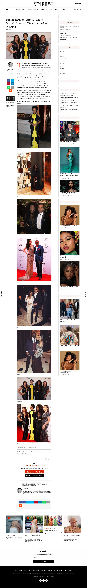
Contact (29, 570)
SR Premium (46, 528)
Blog (25, 570)
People (77, 535)
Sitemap (70, 570)
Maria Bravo (46, 482)
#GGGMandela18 (25, 482)
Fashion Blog (62, 51)
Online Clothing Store (63, 73)
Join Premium (77, 3)
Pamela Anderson (25, 485)
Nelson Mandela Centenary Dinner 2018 (29, 484)
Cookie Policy (60, 570)
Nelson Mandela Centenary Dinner (35, 483)
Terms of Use (43, 570)
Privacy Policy (36, 570)
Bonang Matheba (39, 482)
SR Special (66, 536)
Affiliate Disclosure (51, 570)
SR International (16, 16)
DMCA (66, 570)
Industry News (9, 16)
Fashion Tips (62, 63)
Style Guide (52, 528)
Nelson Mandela (25, 483)
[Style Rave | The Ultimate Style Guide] (43, 4)
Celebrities (8, 535)
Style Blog (61, 66)
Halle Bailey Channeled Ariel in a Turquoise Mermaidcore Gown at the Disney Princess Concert (68, 102)
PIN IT (35, 127)
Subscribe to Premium (34, 472)
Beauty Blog (62, 68)
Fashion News (62, 70)
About (20, 570)
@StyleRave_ (25, 453)
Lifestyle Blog (62, 56)
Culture (74, 535)
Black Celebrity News (63, 61)
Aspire (65, 535)
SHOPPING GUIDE (34, 535)
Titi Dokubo (10, 69)
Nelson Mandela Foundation (43, 484)
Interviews (14, 535)
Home (16, 570)
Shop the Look (62, 53)
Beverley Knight (32, 482)
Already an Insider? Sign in (34, 476)
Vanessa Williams (33, 485)
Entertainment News (63, 58)
